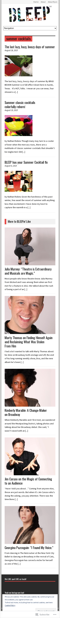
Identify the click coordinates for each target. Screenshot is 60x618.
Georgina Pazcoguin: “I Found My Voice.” (29, 547)
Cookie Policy (10, 605)
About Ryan (52, 2)
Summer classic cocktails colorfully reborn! (20, 104)
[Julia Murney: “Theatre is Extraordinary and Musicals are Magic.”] (30, 263)
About (43, 2)
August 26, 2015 (11, 50)
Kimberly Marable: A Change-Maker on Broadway (26, 412)
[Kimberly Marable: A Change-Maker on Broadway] (30, 404)
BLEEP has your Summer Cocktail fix (26, 162)
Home (35, 2)
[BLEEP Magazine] (29, 15)
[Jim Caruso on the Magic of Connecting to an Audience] (30, 473)
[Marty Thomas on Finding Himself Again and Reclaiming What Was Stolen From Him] (30, 332)
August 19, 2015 (11, 110)
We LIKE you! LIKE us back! (15, 579)
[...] (16, 92)
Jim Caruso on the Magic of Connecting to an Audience (28, 481)
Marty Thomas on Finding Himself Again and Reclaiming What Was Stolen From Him (28, 341)
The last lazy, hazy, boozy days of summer (30, 46)
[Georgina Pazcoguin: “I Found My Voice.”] (30, 542)
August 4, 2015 (11, 165)
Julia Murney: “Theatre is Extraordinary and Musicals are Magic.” (28, 271)
